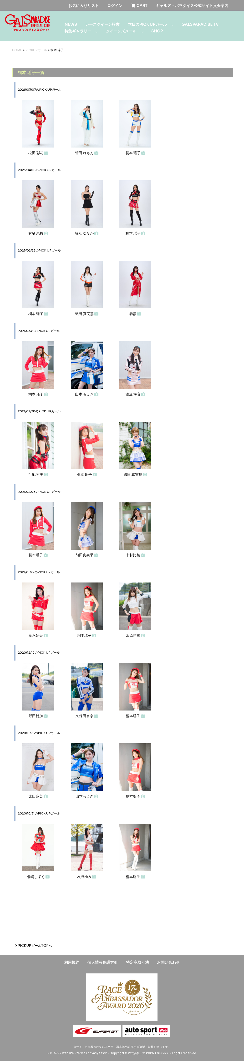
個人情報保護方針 (102, 962)
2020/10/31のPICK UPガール (39, 813)
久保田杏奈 (85, 716)
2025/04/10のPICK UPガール (39, 170)
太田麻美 (36, 796)
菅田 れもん (84, 153)
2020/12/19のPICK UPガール (39, 653)
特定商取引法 (137, 962)
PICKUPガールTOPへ (34, 945)
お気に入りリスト (83, 5)
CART (141, 5)
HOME (17, 50)
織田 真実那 (84, 313)
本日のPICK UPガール (147, 24)
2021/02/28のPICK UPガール (39, 411)
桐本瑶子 (36, 555)
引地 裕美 (36, 474)
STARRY (55, 1053)
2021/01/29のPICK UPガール (39, 572)
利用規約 (71, 962)
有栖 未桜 (36, 233)
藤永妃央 (36, 635)
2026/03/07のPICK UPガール (39, 90)
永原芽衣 (133, 635)
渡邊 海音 (133, 394)
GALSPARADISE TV (200, 24)
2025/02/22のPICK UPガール (39, 250)
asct (104, 1053)
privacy (93, 1053)
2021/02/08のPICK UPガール (39, 492)
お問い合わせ (168, 962)
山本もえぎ (85, 796)
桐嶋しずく (36, 876)
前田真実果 (85, 555)
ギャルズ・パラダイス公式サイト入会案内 (192, 5)
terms (81, 1053)
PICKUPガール (36, 50)
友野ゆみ (84, 876)
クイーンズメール (121, 31)
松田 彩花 (36, 153)
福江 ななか (84, 233)
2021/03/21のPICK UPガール (39, 331)
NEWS (71, 24)
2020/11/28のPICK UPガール (39, 733)
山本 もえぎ (84, 394)
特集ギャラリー (78, 31)
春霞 (133, 313)
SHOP (157, 31)
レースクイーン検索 (102, 24)
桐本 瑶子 (133, 153)
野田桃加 (36, 716)
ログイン (114, 5)
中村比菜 (133, 555)
